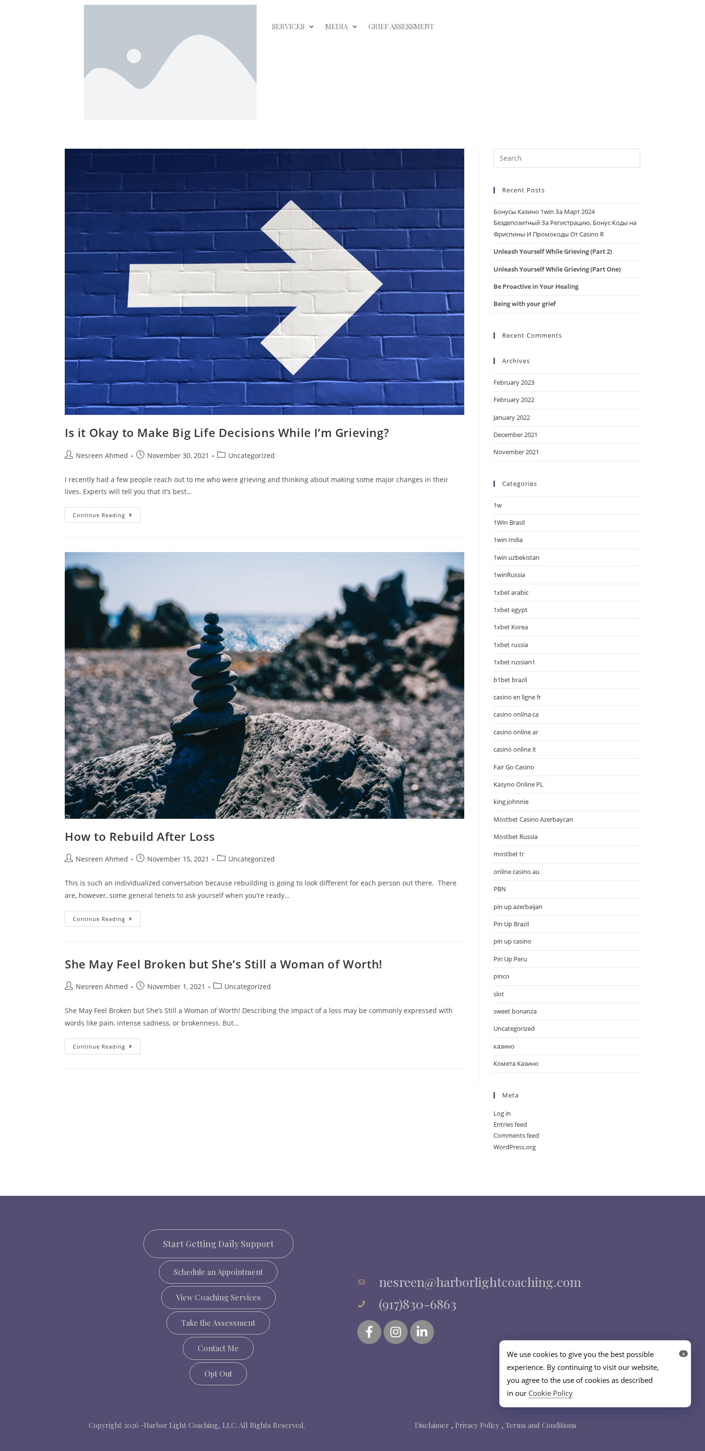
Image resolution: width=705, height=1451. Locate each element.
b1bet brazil (510, 679)
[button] (218, 1272)
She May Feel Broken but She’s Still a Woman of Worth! (224, 964)
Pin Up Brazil (511, 924)
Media (336, 26)
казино (504, 1046)
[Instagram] (396, 1332)
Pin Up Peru (510, 959)
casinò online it (515, 749)
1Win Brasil (509, 522)
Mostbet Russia (516, 836)
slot (499, 994)
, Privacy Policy (475, 1425)
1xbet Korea (511, 627)
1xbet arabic (511, 592)
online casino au (517, 871)
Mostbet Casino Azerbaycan (533, 819)
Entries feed (510, 1124)
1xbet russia (511, 644)
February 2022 (514, 399)
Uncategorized (251, 455)
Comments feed (516, 1135)
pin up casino (512, 941)
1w (498, 505)
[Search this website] (567, 157)
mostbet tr (509, 853)
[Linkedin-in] (422, 1332)
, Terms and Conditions (538, 1425)
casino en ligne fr (517, 697)
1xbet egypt (511, 609)
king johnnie (511, 801)
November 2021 (516, 452)
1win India (508, 539)
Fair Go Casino (514, 767)
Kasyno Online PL (518, 784)
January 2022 (512, 417)
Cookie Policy (551, 1393)
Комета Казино (516, 1063)
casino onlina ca (516, 714)
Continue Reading (107, 513)
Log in (502, 1113)
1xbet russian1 (514, 662)
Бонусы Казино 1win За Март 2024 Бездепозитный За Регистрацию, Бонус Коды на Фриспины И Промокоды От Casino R (565, 222)
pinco (501, 976)
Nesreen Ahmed (102, 455)
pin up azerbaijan (518, 906)
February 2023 (514, 382)
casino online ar (516, 732)
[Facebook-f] (369, 1332)
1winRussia (509, 574)
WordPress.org (515, 1147)
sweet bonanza (515, 1011)
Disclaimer (432, 1425)
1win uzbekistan (517, 557)
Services (288, 26)
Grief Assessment (401, 26)
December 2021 (516, 434)
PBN (500, 889)
